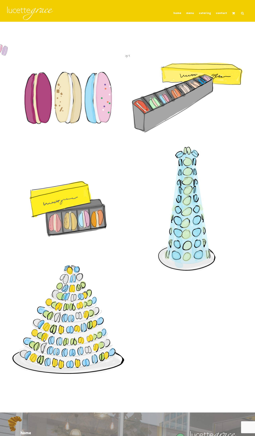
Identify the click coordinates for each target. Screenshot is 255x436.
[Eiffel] (186, 209)
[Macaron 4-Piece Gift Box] (68, 209)
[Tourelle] (68, 320)
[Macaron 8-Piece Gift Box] (186, 98)
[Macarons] (68, 98)
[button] (242, 13)
